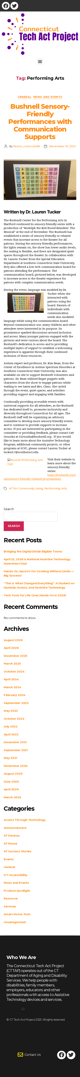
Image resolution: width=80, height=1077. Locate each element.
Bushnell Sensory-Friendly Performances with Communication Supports (40, 121)
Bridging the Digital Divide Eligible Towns (33, 551)
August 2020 (13, 773)
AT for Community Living (26, 488)
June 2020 (11, 781)
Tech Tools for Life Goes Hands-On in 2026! (35, 595)
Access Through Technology (24, 820)
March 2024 (12, 687)
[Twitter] (14, 6)
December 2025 (15, 656)
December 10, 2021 (62, 146)
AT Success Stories (17, 851)
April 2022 (11, 734)
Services (10, 906)
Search (9, 509)
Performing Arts (55, 488)
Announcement (15, 828)
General (24, 97)
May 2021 (10, 758)
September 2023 (16, 703)
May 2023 (11, 710)
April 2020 (11, 789)
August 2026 (13, 640)
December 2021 (15, 742)
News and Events (47, 97)
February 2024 (14, 695)
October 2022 (14, 718)
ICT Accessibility (15, 875)
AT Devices (12, 835)
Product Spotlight (17, 890)
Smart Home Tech (17, 914)
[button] (40, 61)
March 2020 (12, 797)
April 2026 (11, 648)
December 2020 (16, 766)
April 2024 (11, 679)
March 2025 (12, 663)
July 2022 (10, 726)
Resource (11, 898)
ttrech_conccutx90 (26, 146)
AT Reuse (10, 843)
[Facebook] (6, 6)
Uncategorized (15, 922)
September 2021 (16, 750)
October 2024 (14, 671)
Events (9, 859)
